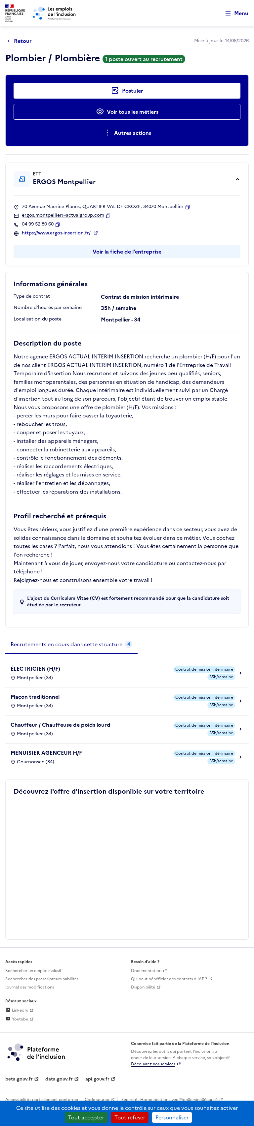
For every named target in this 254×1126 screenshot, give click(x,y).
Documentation (146, 971)
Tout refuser (129, 1117)
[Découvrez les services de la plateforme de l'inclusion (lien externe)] (36, 1052)
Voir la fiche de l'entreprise (127, 252)
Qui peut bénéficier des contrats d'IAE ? (169, 979)
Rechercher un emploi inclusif (33, 971)
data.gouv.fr (59, 1079)
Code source (97, 1100)
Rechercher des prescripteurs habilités (41, 979)
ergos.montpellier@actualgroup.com (63, 215)
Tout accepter (86, 1117)
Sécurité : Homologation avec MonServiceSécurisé (169, 1100)
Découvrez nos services (153, 1064)
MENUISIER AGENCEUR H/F (46, 753)
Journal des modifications (29, 987)
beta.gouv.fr (19, 1079)
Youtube (19, 1019)
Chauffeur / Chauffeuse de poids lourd (60, 725)
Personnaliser (172, 1117)
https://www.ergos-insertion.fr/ (57, 233)
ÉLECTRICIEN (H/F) (35, 669)
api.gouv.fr (97, 1079)
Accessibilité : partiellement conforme (41, 1100)
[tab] (71, 644)
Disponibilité (143, 987)
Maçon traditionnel (35, 697)
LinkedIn (19, 1010)
